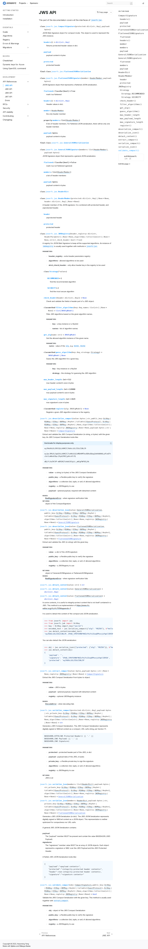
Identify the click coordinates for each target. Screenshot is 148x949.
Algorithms (7, 36)
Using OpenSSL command (14, 68)
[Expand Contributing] (28, 116)
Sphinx (13, 946)
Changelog (7, 120)
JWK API (8, 93)
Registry (6, 40)
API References (10, 81)
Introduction (8, 15)
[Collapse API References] (28, 82)
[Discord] (141, 3)
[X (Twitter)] (139, 3)
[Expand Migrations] (28, 47)
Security (6, 108)
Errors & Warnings (11, 43)
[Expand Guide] (28, 32)
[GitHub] (137, 3)
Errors (7, 100)
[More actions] (111, 12)
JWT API (8, 97)
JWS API (8, 85)
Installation (7, 19)
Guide (5, 32)
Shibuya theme (24, 946)
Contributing (8, 116)
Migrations (7, 47)
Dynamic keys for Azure (13, 64)
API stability (8, 112)
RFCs (5, 104)
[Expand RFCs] (28, 104)
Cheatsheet (8, 60)
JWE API (8, 89)
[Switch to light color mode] (143, 3)
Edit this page (123, 164)
